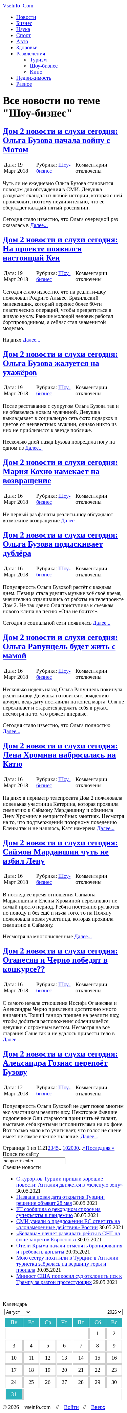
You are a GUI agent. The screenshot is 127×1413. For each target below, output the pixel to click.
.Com (18, 5)
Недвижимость (33, 78)
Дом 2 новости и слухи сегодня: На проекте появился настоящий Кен (60, 248)
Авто (22, 41)
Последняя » (100, 1148)
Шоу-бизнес (44, 66)
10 (65, 1148)
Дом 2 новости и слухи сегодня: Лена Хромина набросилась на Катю (60, 754)
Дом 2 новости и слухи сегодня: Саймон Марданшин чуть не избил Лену (60, 851)
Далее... (39, 225)
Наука (23, 29)
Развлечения (30, 53)
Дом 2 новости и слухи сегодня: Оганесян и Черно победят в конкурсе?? (60, 959)
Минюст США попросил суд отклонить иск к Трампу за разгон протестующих (69, 1279)
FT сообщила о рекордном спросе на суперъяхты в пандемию (58, 1212)
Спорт (23, 35)
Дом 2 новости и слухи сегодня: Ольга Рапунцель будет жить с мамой (60, 646)
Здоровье (26, 47)
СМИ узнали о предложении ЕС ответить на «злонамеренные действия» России (68, 1224)
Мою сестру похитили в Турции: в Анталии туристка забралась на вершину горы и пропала (67, 1264)
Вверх (98, 1407)
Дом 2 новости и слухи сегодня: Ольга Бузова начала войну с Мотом (60, 140)
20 (70, 1148)
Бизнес (24, 23)
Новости (26, 17)
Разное (24, 84)
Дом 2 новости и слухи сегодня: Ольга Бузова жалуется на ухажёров (60, 363)
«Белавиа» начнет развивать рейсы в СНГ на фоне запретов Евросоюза (68, 1236)
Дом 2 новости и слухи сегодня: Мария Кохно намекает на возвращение (60, 471)
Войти (71, 1407)
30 (76, 1148)
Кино (36, 72)
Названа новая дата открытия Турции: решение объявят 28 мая (60, 1200)
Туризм (38, 60)
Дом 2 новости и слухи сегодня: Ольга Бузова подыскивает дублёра (60, 543)
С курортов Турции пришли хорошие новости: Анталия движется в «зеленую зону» (69, 1182)
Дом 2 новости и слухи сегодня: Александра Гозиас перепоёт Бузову (60, 1062)
